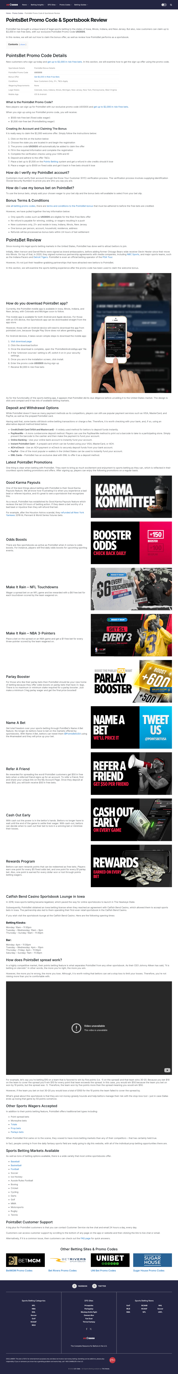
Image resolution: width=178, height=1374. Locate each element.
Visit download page (21, 341)
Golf (33, 1318)
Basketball (16, 1165)
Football (15, 1169)
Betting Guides (80, 5)
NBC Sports (133, 254)
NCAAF (34, 1322)
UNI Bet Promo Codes (103, 1270)
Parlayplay (89, 1309)
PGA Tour (107, 257)
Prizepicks (89, 1305)
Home (8, 13)
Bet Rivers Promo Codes (62, 1270)
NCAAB (144, 1305)
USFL (160, 1312)
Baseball (15, 1161)
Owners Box (89, 1315)
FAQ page (86, 1238)
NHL (33, 1312)
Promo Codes (65, 5)
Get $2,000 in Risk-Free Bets (46, 77)
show (22, 44)
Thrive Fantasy (89, 1322)
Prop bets (16, 1128)
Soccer (34, 1315)
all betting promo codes (23, 206)
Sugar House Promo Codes (148, 1270)
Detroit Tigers (41, 257)
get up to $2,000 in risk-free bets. (111, 106)
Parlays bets (17, 1132)
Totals (14, 1124)
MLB (33, 1325)
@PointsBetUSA (72, 733)
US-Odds (77, 1369)
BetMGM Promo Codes (19, 1270)
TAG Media (105, 1369)
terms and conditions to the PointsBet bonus (70, 206)
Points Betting (51, 161)
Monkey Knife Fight (89, 1312)
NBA (33, 1309)
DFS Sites (52, 5)
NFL (33, 1305)
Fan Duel (89, 1318)
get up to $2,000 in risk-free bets (64, 62)
